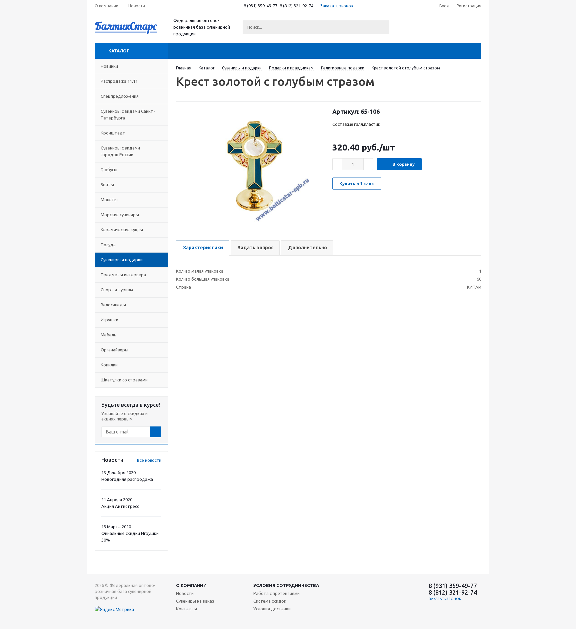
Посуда (108, 244)
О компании (191, 585)
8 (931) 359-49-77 (260, 5)
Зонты (107, 184)
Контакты (186, 608)
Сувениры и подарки (122, 259)
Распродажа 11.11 (119, 81)
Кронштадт (113, 132)
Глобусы (109, 169)
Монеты (109, 199)
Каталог (118, 50)
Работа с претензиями (276, 593)
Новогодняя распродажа (127, 479)
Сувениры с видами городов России (120, 151)
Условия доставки (272, 608)
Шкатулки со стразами (124, 379)
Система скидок (269, 601)
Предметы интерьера (123, 274)
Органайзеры (114, 349)
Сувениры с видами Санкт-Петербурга (128, 114)
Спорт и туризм (117, 289)
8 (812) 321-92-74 (296, 5)
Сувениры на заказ (195, 601)
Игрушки (109, 319)
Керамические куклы (122, 229)
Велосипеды (113, 304)
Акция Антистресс (120, 506)
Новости (185, 593)
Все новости (149, 460)
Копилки (109, 364)
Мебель (108, 334)
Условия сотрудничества (286, 585)
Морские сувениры (120, 214)
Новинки (109, 66)
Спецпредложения (120, 96)
